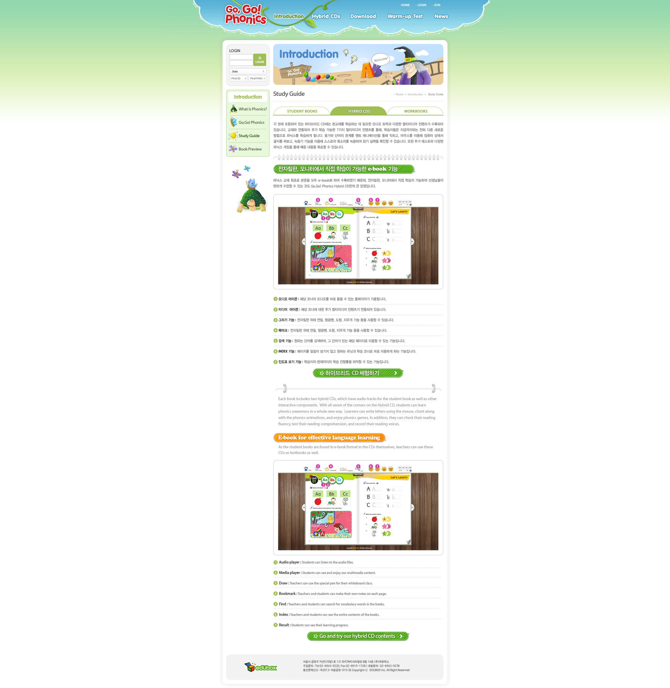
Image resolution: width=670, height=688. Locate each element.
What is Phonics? (248, 109)
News (441, 17)
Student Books (301, 111)
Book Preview (248, 150)
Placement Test (406, 17)
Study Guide (248, 137)
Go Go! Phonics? (248, 123)
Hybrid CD (327, 17)
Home (399, 94)
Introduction (288, 17)
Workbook (415, 111)
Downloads (364, 17)
